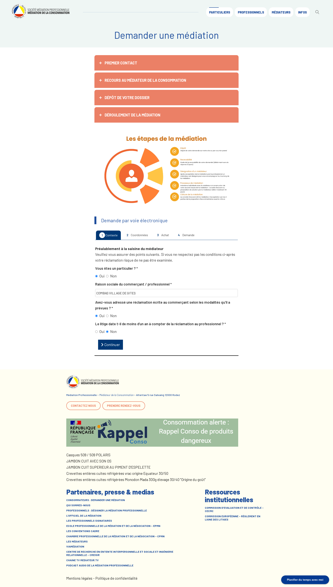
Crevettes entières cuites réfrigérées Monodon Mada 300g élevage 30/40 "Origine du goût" (136, 479)
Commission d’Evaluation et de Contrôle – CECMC (234, 509)
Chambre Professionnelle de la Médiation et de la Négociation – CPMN (115, 536)
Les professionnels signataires (89, 520)
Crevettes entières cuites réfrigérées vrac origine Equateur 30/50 (117, 473)
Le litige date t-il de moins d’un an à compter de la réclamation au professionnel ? (160, 324)
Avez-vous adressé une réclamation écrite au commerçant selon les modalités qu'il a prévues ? (162, 305)
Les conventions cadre (82, 531)
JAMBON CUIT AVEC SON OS (88, 461)
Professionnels (251, 12)
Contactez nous (83, 405)
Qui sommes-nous (78, 505)
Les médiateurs (77, 541)
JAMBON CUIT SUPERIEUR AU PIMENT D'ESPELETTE (108, 467)
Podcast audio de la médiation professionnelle (99, 565)
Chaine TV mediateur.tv (82, 560)
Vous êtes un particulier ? (115, 268)
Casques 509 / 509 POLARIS (88, 455)
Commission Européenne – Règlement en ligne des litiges (232, 518)
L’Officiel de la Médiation (83, 515)
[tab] (166, 63)
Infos (302, 12)
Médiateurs (281, 12)
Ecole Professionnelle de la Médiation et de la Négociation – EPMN (113, 525)
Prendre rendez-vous (123, 405)
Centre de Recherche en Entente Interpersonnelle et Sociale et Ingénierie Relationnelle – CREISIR (119, 553)
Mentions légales (79, 578)
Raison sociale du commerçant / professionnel (132, 284)
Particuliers (219, 12)
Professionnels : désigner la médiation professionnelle (106, 510)
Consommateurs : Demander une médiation (95, 500)
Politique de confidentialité (116, 578)
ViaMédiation (75, 546)
